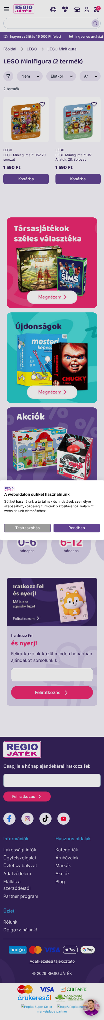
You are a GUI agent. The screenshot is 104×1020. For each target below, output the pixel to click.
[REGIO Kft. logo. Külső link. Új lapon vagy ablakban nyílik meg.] (9, 488)
